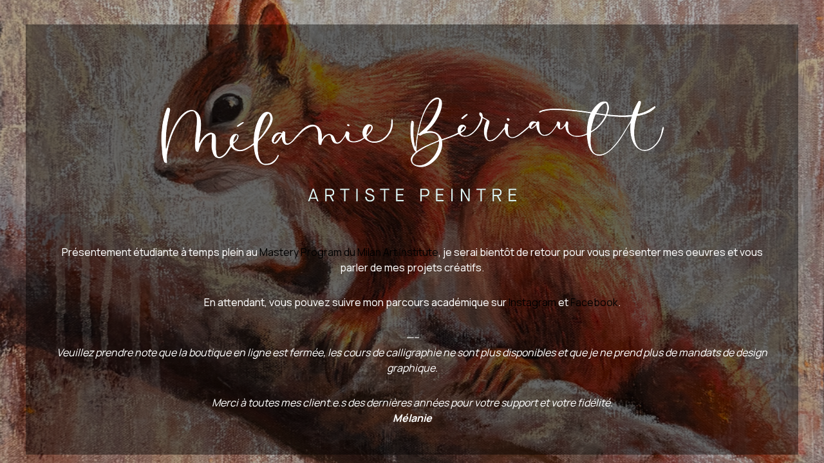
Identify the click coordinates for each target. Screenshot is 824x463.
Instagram (532, 302)
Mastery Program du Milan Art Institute (348, 252)
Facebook (594, 302)
